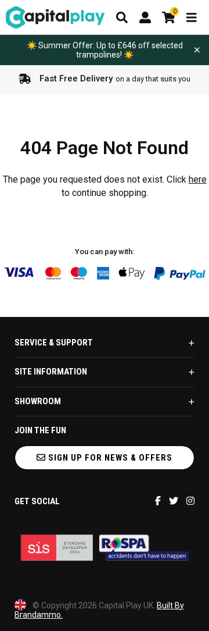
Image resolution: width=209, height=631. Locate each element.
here (198, 179)
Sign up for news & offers (109, 457)
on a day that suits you (114, 78)
